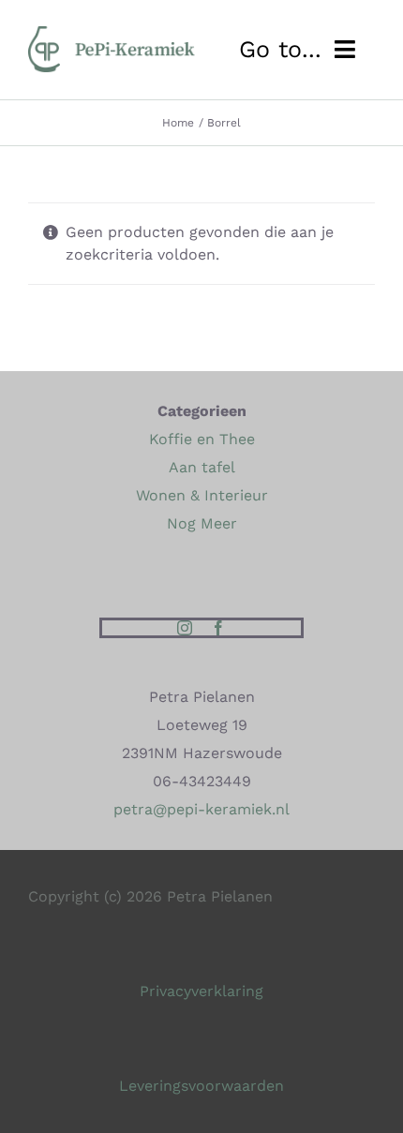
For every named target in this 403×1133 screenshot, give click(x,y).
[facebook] (218, 627)
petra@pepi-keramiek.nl (201, 809)
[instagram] (184, 627)
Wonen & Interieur (202, 495)
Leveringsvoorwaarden (201, 1086)
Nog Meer (202, 523)
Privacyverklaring (201, 991)
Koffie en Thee (202, 439)
